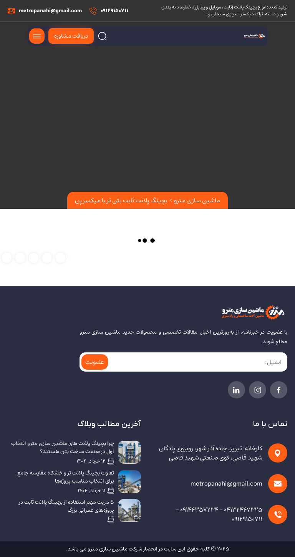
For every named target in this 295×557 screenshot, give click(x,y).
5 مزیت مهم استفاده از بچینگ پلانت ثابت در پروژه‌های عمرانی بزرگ (66, 506)
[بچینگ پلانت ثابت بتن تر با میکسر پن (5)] (60, 257)
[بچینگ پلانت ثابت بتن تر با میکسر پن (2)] (20, 257)
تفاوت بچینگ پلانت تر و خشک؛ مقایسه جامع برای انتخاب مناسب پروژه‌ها (65, 477)
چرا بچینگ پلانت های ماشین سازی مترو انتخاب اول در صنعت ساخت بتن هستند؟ (62, 448)
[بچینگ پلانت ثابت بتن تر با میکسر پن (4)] (47, 257)
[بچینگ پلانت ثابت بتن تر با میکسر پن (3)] (33, 257)
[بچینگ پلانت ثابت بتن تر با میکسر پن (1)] (7, 257)
